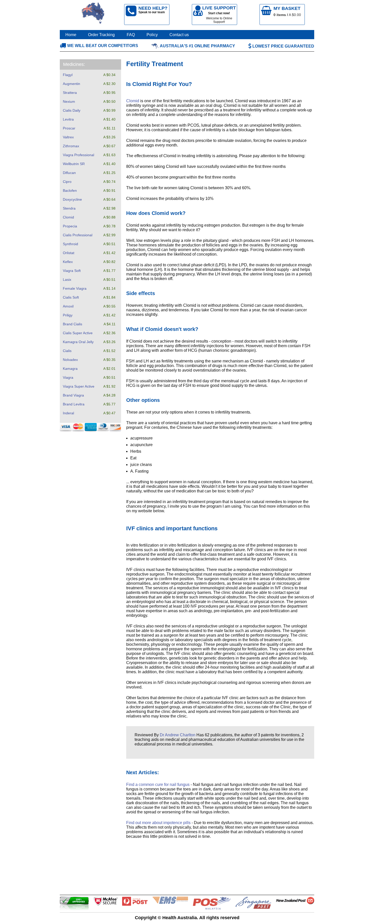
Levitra (68, 119)
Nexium (69, 101)
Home (70, 35)
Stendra (69, 208)
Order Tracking (101, 35)
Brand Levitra (73, 404)
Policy (152, 35)
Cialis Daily (71, 110)
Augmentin (71, 84)
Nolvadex (70, 360)
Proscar (69, 128)
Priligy (68, 315)
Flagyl (68, 75)
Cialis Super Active (78, 333)
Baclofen (70, 190)
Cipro (67, 182)
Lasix (67, 279)
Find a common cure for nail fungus (158, 784)
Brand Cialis (72, 324)
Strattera (70, 93)
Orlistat (68, 253)
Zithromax (71, 146)
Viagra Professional (78, 155)
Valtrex (68, 137)
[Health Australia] (93, 14)
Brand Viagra (73, 395)
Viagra (68, 377)
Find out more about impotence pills (158, 823)
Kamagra (70, 369)
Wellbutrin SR (74, 164)
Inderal (68, 413)
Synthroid (70, 244)
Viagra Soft (72, 271)
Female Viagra (75, 288)
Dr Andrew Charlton (177, 735)
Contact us (179, 35)
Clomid (68, 217)
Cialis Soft (71, 297)
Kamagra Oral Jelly (78, 342)
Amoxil (68, 306)
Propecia (70, 226)
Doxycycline (72, 199)
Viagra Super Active (78, 386)
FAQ (131, 35)
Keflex (68, 262)
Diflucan (69, 173)
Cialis (67, 351)
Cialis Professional (77, 235)
